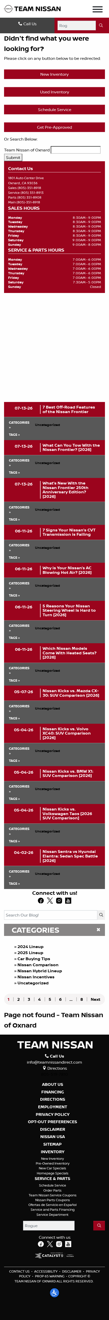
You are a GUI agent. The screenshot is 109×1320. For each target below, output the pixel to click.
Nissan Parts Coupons (52, 1200)
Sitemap (52, 1144)
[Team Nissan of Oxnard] (32, 8)
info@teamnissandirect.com (54, 1062)
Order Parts (52, 1190)
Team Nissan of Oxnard (27, 150)
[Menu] (97, 10)
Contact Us (19, 1271)
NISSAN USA (52, 1137)
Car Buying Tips (33, 958)
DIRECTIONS (52, 1099)
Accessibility (46, 1271)
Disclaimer (52, 1129)
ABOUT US (52, 1084)
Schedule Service (54, 109)
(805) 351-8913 (32, 192)
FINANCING (52, 1092)
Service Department (52, 1214)
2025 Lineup (30, 952)
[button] (54, 1293)
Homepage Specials (52, 1173)
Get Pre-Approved (54, 127)
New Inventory (54, 74)
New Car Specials (52, 1168)
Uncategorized (33, 983)
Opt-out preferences (52, 1122)
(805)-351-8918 (29, 187)
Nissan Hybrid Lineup (39, 971)
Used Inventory (54, 92)
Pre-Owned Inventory (52, 1163)
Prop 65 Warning (49, 1276)
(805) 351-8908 (29, 197)
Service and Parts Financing (53, 1209)
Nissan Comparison (38, 964)
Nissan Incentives (36, 977)
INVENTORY (52, 1152)
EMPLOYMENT (52, 1107)
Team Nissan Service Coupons (53, 1195)
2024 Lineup (30, 946)
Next (95, 999)
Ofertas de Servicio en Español (52, 1204)
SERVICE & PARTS (52, 1178)
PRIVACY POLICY (52, 1114)
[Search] (101, 25)
